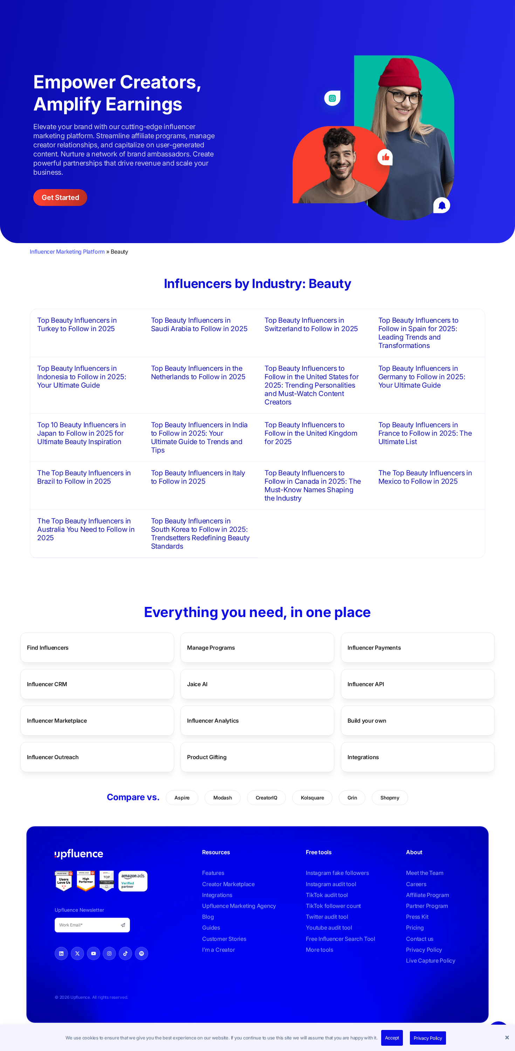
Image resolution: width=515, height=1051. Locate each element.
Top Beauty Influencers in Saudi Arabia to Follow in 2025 (199, 324)
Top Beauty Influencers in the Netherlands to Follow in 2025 (198, 372)
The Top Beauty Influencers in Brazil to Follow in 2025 (84, 477)
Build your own (367, 720)
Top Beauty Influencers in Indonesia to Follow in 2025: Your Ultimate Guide (81, 376)
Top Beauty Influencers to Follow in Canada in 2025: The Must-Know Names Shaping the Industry (313, 485)
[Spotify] (141, 953)
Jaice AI (197, 684)
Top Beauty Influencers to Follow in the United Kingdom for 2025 (311, 433)
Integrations (363, 757)
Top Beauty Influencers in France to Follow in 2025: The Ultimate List (425, 433)
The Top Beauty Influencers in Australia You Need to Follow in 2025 (86, 529)
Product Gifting (206, 757)
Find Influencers (48, 647)
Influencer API (366, 684)
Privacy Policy (428, 1038)
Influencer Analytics (213, 720)
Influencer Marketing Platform (67, 251)
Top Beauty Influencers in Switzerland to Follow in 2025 (311, 324)
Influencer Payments (374, 647)
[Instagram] (109, 953)
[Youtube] (93, 953)
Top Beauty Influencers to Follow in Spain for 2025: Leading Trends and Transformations (418, 333)
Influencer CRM (47, 684)
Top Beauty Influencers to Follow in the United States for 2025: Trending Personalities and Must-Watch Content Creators (312, 385)
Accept (392, 1037)
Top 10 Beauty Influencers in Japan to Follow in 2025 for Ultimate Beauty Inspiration (81, 433)
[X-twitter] (77, 953)
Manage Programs (211, 647)
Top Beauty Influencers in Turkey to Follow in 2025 (77, 324)
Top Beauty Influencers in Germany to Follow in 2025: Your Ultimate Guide (421, 376)
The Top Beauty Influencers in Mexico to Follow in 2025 (425, 477)
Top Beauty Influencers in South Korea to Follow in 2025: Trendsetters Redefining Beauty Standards (200, 533)
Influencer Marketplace (57, 720)
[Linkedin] (61, 953)
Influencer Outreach (52, 757)
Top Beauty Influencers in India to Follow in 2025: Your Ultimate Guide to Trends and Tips (199, 437)
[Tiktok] (125, 953)
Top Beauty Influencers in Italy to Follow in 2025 (198, 477)
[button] (507, 1038)
